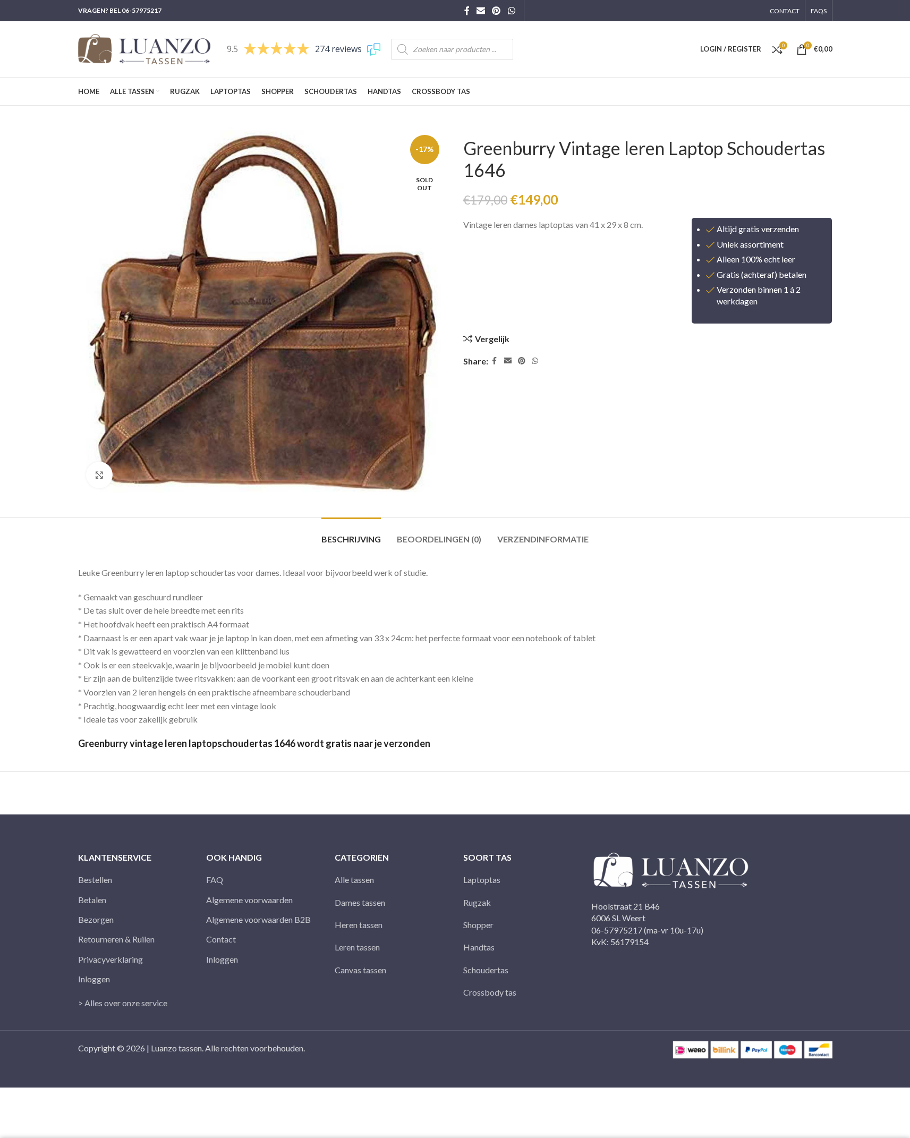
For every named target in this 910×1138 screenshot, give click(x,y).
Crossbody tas (489, 992)
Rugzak (477, 902)
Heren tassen (358, 925)
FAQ (214, 879)
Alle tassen (354, 879)
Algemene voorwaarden (249, 900)
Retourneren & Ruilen (116, 939)
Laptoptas (481, 879)
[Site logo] (144, 48)
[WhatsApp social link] (511, 11)
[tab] (351, 533)
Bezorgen (96, 919)
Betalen (92, 900)
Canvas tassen (360, 970)
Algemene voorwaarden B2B (258, 919)
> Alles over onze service (122, 1003)
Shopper (478, 925)
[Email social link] (481, 11)
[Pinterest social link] (496, 11)
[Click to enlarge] (99, 475)
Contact (221, 939)
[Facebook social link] (467, 11)
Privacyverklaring (110, 959)
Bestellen (95, 879)
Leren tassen (357, 947)
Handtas (479, 947)
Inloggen (94, 979)
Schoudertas (485, 970)
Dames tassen (360, 902)
